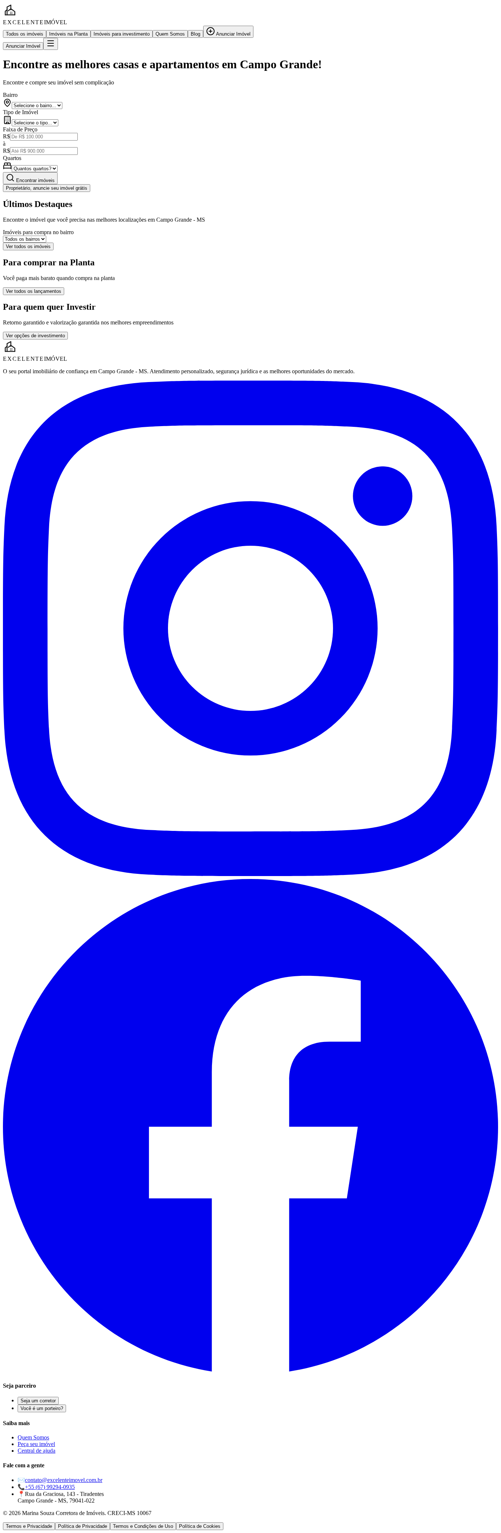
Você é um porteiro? (42, 1408)
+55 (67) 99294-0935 (50, 1487)
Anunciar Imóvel (233, 34)
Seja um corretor (38, 1400)
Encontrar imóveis (35, 180)
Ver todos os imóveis (28, 246)
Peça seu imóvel (36, 1444)
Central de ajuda (36, 1450)
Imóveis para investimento (122, 34)
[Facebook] (250, 1371)
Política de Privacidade (82, 1526)
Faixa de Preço (20, 129)
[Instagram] (250, 874)
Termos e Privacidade (29, 1526)
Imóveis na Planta (68, 34)
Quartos (12, 158)
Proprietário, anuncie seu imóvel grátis (46, 188)
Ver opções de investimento (35, 335)
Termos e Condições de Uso (143, 1526)
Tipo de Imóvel (20, 112)
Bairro (10, 95)
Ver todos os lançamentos (33, 291)
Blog (195, 34)
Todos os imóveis (24, 34)
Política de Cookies (199, 1526)
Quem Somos (170, 34)
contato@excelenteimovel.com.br (63, 1480)
